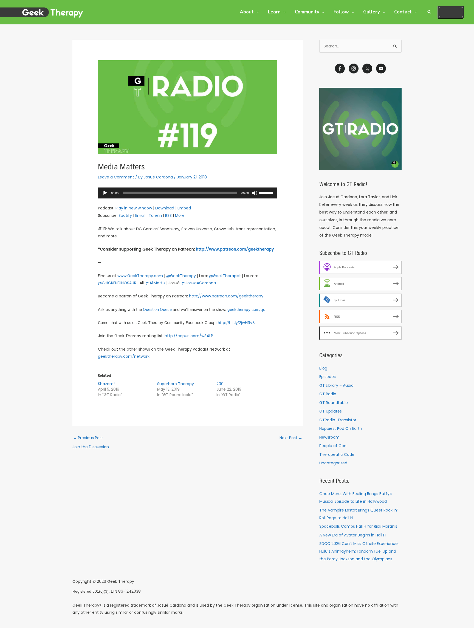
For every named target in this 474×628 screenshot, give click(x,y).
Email (140, 215)
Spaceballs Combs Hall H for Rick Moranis (358, 526)
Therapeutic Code (336, 454)
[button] (256, 12)
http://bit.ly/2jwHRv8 (236, 322)
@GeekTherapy (181, 276)
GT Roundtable (333, 402)
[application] (187, 192)
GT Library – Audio (336, 385)
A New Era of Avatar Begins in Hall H (352, 535)
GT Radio (327, 394)
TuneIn (155, 215)
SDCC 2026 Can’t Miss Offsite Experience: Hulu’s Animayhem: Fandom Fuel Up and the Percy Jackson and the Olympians (359, 551)
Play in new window (133, 208)
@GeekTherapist (225, 276)
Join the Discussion (90, 447)
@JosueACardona (199, 283)
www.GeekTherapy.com (140, 276)
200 (220, 384)
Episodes (327, 376)
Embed (184, 208)
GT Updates (330, 411)
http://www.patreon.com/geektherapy (235, 249)
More (180, 215)
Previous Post (88, 438)
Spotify (125, 215)
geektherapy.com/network (123, 356)
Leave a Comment (116, 177)
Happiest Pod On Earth (340, 428)
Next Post (291, 438)
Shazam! (106, 384)
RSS (168, 215)
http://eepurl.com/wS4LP (189, 336)
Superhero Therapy (175, 384)
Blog (323, 368)
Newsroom (329, 437)
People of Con (332, 445)
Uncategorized (333, 463)
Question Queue (157, 309)
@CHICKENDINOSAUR (117, 283)
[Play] (105, 193)
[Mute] (255, 193)
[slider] (267, 192)
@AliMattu (155, 283)
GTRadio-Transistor (337, 420)
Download (164, 208)
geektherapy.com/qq (246, 309)
